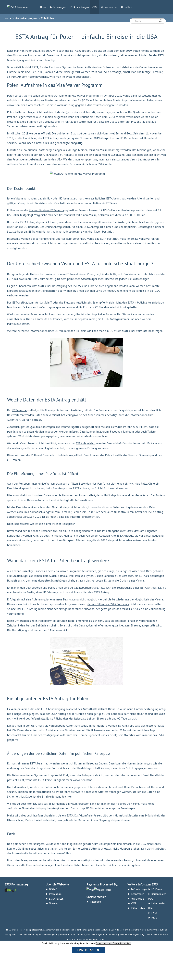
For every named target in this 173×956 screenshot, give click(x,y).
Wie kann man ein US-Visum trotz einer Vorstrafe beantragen (125, 331)
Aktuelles (126, 7)
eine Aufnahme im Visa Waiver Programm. (73, 95)
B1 (49, 198)
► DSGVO (51, 889)
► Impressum (53, 894)
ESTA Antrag (20, 410)
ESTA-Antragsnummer (115, 319)
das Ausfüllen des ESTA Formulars (108, 604)
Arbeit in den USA (33, 155)
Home (43, 7)
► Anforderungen (137, 889)
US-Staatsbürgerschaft (84, 587)
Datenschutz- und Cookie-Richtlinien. (113, 943)
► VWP (132, 903)
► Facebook (93, 901)
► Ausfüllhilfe (136, 898)
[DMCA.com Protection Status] (10, 889)
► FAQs (152, 912)
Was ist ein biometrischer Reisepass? (52, 524)
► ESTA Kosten (55, 898)
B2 (61, 198)
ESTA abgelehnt (85, 443)
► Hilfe (152, 917)
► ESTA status (136, 908)
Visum (19, 198)
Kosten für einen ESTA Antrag (47, 210)
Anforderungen (58, 7)
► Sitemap (52, 903)
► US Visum (155, 889)
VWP (94, 7)
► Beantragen (136, 894)
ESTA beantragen (79, 7)
